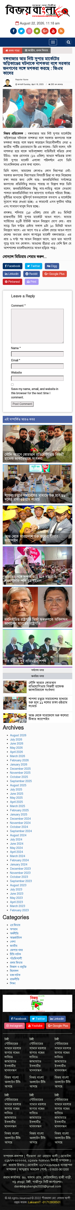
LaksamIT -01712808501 (44, 1202)
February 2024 (19, 860)
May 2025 (16, 798)
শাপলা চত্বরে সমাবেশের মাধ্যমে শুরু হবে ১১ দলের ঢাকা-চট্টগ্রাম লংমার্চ (35, 497)
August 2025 (18, 785)
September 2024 (21, 831)
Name (16, 348)
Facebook (13, 266)
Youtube (36, 1026)
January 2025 (18, 814)
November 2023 (20, 873)
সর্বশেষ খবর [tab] (37, 670)
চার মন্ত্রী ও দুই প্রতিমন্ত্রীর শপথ (25, 661)
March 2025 (17, 806)
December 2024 (20, 819)
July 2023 (16, 889)
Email (15, 360)
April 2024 (16, 852)
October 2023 (19, 877)
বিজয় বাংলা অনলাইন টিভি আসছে (13, 1082)
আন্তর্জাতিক (16, 938)
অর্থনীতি (14, 933)
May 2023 (16, 898)
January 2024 (18, 864)
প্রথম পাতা (13, 50)
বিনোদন (14, 971)
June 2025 (16, 794)
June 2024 (16, 844)
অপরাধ (13, 929)
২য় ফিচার (15, 925)
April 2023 (16, 902)
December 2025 (20, 769)
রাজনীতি (14, 979)
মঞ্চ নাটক (15, 975)
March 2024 (17, 856)
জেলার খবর (16, 950)
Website (16, 372)
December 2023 (20, 869)
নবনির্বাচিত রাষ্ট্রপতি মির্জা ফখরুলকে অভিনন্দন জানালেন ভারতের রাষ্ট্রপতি (36, 621)
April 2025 (16, 802)
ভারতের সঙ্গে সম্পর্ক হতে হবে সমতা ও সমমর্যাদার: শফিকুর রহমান (31, 579)
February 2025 (19, 810)
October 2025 (19, 777)
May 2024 (16, 848)
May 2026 (16, 748)
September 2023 (21, 881)
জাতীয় (31, 50)
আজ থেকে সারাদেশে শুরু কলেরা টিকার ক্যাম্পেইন (31, 538)
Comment (18, 306)
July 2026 (16, 739)
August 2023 (18, 885)
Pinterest (13, 282)
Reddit (33, 274)
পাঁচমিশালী (16, 958)
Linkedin (13, 274)
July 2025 (16, 789)
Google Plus (56, 274)
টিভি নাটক (15, 954)
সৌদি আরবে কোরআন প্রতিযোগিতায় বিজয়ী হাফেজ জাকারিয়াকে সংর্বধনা (34, 456)
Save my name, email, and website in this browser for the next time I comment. (34, 393)
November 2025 (20, 773)
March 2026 (17, 756)
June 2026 (16, 743)
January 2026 (18, 764)
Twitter (35, 266)
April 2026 (16, 752)
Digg (53, 266)
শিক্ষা (12, 983)
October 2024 (19, 827)
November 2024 (20, 823)
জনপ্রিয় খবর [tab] (37, 676)
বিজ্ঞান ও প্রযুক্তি (18, 967)
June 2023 (16, 894)
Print (33, 282)
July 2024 (16, 839)
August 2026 (18, 735)
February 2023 (19, 910)
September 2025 (21, 781)
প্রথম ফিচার (42, 50)
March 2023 (17, 906)
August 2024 (18, 835)
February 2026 (19, 760)
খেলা (12, 942)
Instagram (16, 1026)
